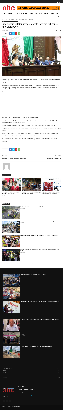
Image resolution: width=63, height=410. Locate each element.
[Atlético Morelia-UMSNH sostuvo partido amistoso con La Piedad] (11, 280)
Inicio (3, 19)
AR (4, 30)
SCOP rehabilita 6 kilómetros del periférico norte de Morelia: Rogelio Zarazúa (35, 206)
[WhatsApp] (19, 33)
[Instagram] (59, 2)
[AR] (2, 30)
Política (14, 21)
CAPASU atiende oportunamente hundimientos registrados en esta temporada (36, 346)
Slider (17, 21)
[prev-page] (2, 196)
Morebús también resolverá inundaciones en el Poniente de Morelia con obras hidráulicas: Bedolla (39, 235)
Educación (3, 190)
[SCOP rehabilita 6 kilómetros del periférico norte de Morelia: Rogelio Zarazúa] (11, 212)
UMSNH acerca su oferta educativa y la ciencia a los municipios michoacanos (36, 287)
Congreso (6, 19)
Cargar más (31, 263)
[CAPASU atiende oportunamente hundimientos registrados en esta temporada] (11, 352)
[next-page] (4, 196)
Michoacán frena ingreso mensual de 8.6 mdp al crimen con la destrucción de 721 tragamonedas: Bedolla (40, 221)
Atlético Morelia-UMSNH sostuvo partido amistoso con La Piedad (33, 274)
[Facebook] (57, 2)
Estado (23, 190)
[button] (58, 16)
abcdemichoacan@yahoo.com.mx (30, 395)
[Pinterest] (16, 33)
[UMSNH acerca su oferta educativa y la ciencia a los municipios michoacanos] (11, 293)
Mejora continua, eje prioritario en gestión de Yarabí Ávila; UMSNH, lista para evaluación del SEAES (40, 301)
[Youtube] (61, 2)
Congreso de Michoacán (9, 21)
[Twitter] (13, 33)
